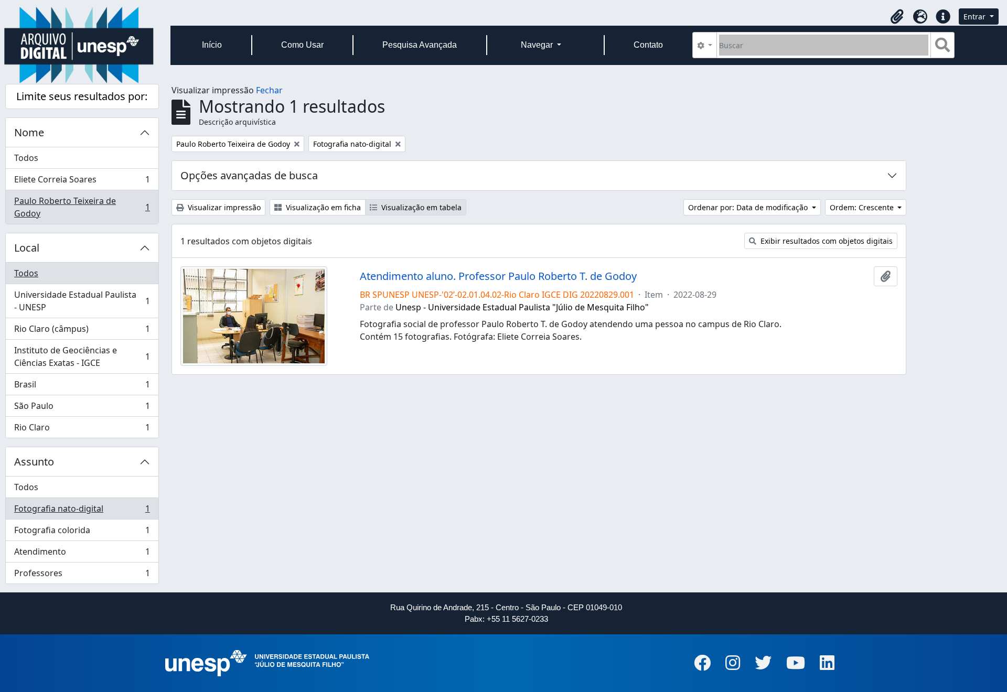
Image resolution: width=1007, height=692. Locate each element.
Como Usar (302, 44)
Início (212, 44)
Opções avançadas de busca (249, 175)
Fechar (269, 90)
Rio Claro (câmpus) (82, 331)
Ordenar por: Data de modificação (749, 207)
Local (26, 248)
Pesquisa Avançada (419, 44)
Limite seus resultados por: (81, 96)
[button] (896, 16)
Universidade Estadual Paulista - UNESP (82, 301)
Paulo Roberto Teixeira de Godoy (82, 207)
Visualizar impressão (223, 207)
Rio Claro (82, 429)
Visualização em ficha (322, 207)
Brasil (82, 387)
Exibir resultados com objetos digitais (825, 241)
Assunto (34, 462)
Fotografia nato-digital (82, 511)
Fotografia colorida (82, 532)
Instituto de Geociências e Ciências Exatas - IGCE (82, 356)
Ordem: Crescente (863, 207)
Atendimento (82, 554)
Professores (82, 575)
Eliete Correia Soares (82, 182)
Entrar (975, 16)
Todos (26, 158)
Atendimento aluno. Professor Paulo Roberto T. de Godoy (498, 276)
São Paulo (82, 408)
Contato (648, 44)
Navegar (538, 44)
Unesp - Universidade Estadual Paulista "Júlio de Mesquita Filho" (522, 307)
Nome (29, 132)
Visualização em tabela (420, 207)
